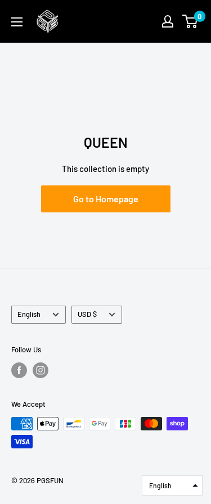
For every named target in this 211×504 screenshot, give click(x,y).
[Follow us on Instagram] (40, 370)
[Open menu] (17, 21)
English (29, 314)
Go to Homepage (105, 198)
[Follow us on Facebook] (19, 370)
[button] (172, 485)
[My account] (167, 21)
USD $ (87, 314)
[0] (190, 21)
